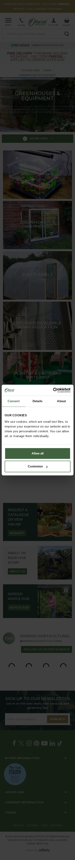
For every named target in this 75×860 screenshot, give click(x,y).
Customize (35, 466)
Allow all (38, 453)
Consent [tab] (14, 401)
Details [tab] (37, 401)
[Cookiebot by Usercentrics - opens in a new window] (53, 390)
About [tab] (61, 401)
